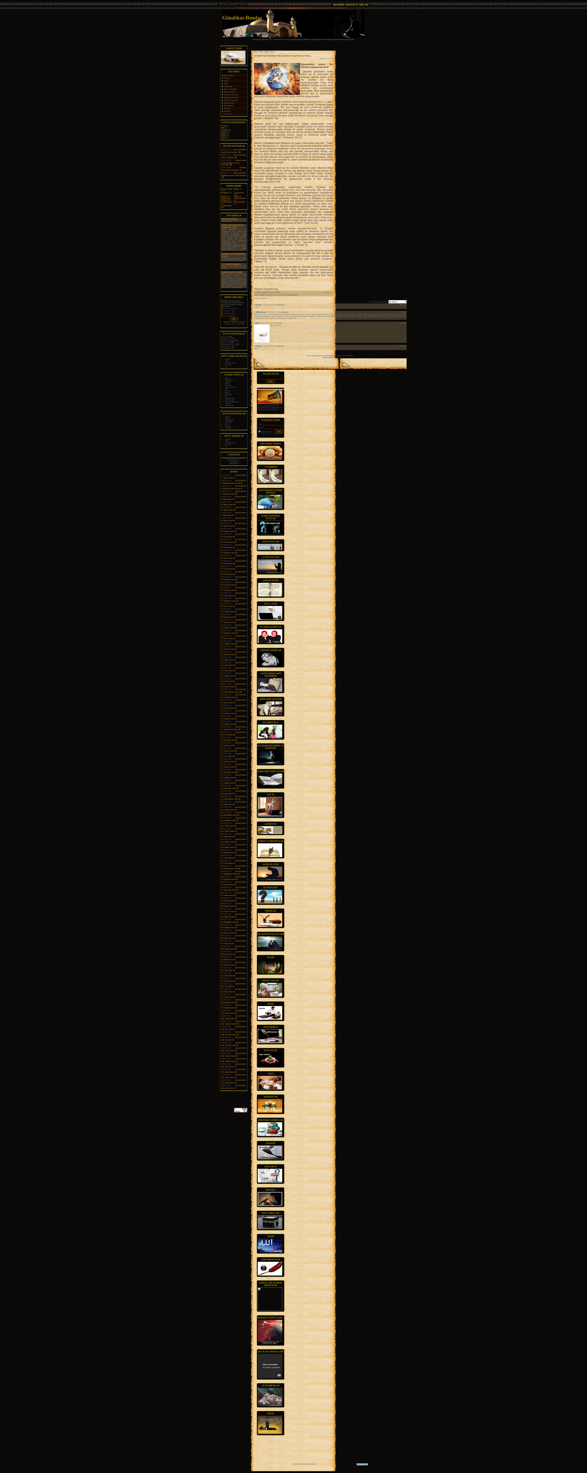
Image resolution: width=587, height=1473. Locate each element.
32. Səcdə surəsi (228, 649)
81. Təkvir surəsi (228, 911)
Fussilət (228, 365)
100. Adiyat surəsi (228, 1013)
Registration (327, 357)
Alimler (236, 189)
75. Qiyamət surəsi (229, 879)
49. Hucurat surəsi (228, 740)
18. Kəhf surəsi (227, 574)
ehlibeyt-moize (230, 398)
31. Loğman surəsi (228, 644)
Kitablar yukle (241, 160)
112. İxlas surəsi (228, 1077)
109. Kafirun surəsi (228, 1061)
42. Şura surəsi (227, 703)
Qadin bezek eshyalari (226, 199)
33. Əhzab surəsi (228, 654)
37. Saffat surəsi (228, 676)
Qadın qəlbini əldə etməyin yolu (232, 226)
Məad (223, 134)
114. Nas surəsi (227, 1088)
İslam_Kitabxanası (231, 402)
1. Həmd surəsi (227, 478)
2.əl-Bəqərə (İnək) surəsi (231, 483)
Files (261, 52)
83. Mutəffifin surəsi (229, 922)
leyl (226, 367)
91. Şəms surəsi (228, 965)
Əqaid (223, 138)
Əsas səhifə (338, 5)
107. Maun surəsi (228, 1050)
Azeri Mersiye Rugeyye (230, 170)
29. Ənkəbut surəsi (229, 633)
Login (335, 357)
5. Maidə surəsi (227, 504)
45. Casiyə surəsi (228, 719)
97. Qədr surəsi (227, 997)
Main (255, 52)
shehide (228, 426)
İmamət (224, 132)
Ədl (222, 128)
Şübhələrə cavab (231, 272)
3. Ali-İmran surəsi (228, 494)
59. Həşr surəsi (227, 794)
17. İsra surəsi (227, 569)
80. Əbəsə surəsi (228, 906)
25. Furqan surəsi (228, 612)
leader (227, 393)
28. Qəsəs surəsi (228, 628)
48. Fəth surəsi (227, 735)
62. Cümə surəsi (228, 810)
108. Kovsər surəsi (229, 1056)
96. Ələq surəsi (227, 992)
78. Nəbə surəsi (227, 895)
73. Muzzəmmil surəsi (230, 868)
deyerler (228, 382)
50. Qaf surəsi (227, 745)
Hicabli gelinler (226, 205)
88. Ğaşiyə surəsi (228, 949)
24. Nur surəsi (227, 606)
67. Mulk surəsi (227, 836)
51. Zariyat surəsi (228, 751)
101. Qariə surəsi (228, 1018)
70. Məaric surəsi (228, 852)
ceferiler (228, 404)
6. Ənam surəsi (227, 510)
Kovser (227, 391)
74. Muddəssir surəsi (229, 874)
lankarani (228, 394)
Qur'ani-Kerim (239, 193)
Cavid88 (228, 428)
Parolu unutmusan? (267, 434)
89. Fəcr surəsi (227, 954)
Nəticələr (227, 322)
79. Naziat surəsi (228, 901)
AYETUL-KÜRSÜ (228, 157)
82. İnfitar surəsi (227, 917)
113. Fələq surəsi (228, 1083)
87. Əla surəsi (227, 943)
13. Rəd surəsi (227, 547)
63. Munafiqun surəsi (229, 815)
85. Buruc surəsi (228, 933)
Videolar (243, 167)
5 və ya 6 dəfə (229, 313)
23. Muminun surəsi (229, 601)
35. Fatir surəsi (227, 665)
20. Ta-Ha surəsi (228, 585)
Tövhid (223, 126)
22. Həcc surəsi (227, 595)
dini (226, 424)
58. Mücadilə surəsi (229, 788)
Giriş (361, 5)
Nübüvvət (224, 130)
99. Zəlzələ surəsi (228, 1008)
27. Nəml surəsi (227, 622)
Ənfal (227, 361)
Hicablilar (224, 193)
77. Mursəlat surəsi (229, 890)
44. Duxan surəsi (228, 713)
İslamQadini (229, 400)
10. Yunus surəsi (228, 531)
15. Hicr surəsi (227, 558)
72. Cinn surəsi (227, 863)
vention (227, 417)
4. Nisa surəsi (227, 499)
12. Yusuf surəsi (227, 542)
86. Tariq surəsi (227, 938)
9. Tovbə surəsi (227, 526)
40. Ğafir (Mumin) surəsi (231, 692)
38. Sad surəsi (227, 681)
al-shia (227, 383)
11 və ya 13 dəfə (230, 308)
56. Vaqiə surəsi (227, 777)
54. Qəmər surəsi (228, 767)
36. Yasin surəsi (227, 670)
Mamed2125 (229, 420)
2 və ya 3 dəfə (229, 316)
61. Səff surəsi (227, 804)
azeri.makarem (230, 387)
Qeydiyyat (277, 434)
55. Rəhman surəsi (229, 772)
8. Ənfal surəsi (227, 521)
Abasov (228, 419)
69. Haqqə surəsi (228, 847)
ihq (226, 396)
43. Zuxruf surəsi (228, 708)
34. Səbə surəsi (227, 660)
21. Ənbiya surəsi (228, 590)
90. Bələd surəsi (227, 959)
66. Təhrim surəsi (228, 831)
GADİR (227, 359)
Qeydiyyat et (352, 5)
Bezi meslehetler (240, 149)
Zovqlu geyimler (240, 198)
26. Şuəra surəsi (228, 617)
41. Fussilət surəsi (228, 697)
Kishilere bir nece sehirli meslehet (234, 175)
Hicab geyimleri (226, 202)
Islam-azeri (229, 380)
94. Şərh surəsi (227, 981)
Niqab (236, 196)
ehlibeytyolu (229, 405)
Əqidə (223, 136)
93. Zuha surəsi (227, 976)
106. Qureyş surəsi (229, 1045)
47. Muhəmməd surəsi (230, 729)
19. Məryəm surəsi (228, 579)
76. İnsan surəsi (227, 885)
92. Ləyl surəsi (227, 970)
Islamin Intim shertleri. (230, 152)
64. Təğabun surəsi (229, 820)
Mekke (223, 196)
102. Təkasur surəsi (229, 1024)
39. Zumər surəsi (228, 686)
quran (227, 378)
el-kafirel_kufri (230, 363)
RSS (366, 5)
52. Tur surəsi (227, 756)
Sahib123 (228, 422)
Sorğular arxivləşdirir (237, 322)
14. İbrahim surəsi (228, 553)
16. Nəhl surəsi (227, 563)
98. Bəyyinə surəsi (228, 1002)
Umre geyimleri (239, 202)
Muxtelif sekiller (226, 189)
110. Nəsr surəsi (231, 264)
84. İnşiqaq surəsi (228, 927)
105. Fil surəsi (227, 1040)
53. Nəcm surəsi (228, 761)
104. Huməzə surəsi (229, 1034)
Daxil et (281, 305)
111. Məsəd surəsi (228, 1072)
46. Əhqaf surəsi (228, 724)
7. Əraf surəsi (227, 515)
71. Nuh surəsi (227, 858)
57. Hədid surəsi (228, 783)
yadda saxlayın (266, 432)
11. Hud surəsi (227, 537)
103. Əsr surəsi (227, 1029)
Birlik (226, 389)
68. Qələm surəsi (228, 842)
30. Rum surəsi (227, 638)
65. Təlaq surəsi (227, 826)
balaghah (228, 385)
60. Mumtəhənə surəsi (230, 799)
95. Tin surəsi (227, 986)
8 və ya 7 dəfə (229, 311)
